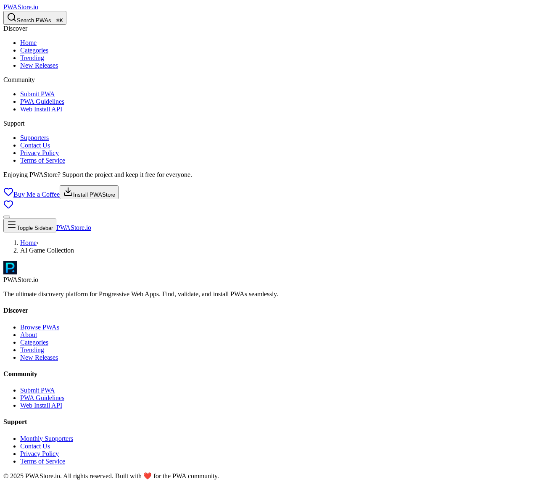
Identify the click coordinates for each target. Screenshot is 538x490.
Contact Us (35, 145)
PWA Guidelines (42, 101)
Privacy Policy (39, 152)
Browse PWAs (39, 327)
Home (28, 42)
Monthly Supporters (46, 438)
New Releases (39, 65)
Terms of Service (42, 160)
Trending (32, 57)
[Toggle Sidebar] (6, 217)
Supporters (34, 137)
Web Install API (41, 109)
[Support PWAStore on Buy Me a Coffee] (8, 207)
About (28, 334)
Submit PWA (37, 93)
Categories (34, 50)
